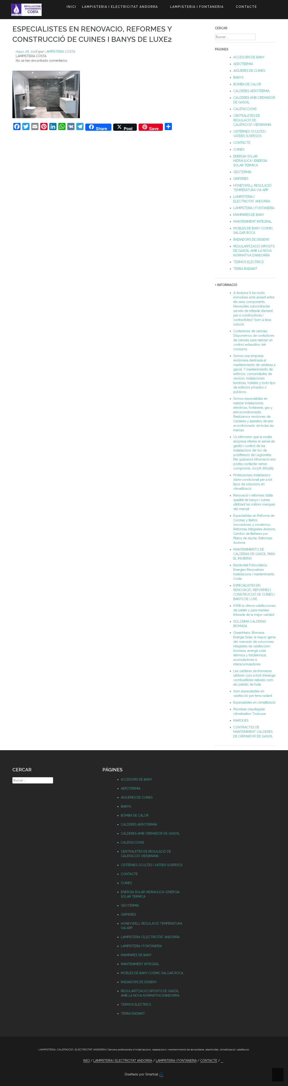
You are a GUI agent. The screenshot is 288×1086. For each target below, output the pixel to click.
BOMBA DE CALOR (247, 84)
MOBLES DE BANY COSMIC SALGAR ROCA (152, 973)
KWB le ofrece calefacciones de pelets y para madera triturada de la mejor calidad (254, 610)
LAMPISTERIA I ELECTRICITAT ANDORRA (120, 7)
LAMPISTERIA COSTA (60, 51)
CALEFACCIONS (244, 109)
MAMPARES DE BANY (248, 215)
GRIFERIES (240, 179)
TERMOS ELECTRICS (248, 262)
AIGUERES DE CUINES (249, 70)
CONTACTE (246, 7)
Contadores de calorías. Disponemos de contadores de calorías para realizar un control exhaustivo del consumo (253, 340)
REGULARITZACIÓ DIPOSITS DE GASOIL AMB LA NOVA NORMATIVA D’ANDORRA (253, 250)
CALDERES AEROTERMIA (251, 91)
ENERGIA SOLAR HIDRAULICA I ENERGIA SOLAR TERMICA (250, 160)
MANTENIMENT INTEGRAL (252, 221)
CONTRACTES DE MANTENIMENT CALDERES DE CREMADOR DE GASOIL (253, 731)
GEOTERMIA (242, 172)
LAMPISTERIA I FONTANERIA (197, 7)
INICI (71, 7)
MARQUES (240, 720)
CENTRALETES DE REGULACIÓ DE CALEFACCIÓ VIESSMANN (252, 120)
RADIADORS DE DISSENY (251, 239)
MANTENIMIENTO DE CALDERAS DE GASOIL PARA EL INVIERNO (254, 554)
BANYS (238, 77)
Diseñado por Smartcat (142, 1074)
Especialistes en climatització (254, 702)
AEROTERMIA (243, 64)
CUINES (238, 149)
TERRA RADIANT (245, 269)
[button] (264, 8)
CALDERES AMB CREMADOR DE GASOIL (150, 833)
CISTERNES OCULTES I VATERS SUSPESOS (151, 865)
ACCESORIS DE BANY (249, 57)
